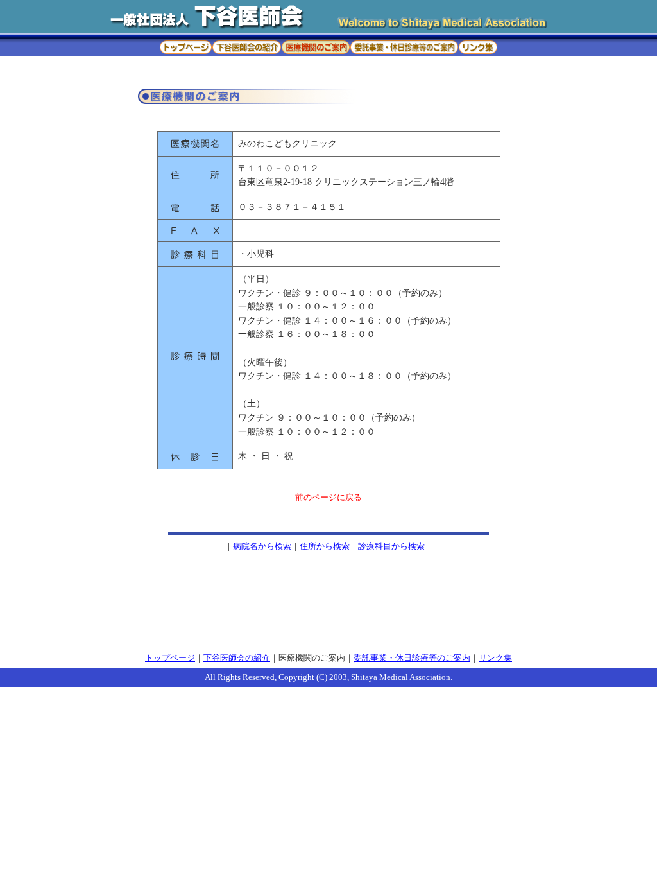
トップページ (170, 658)
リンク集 (495, 658)
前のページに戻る (328, 497)
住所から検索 (325, 546)
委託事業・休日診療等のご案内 (412, 658)
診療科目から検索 (391, 546)
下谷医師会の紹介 (236, 658)
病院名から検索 (262, 546)
